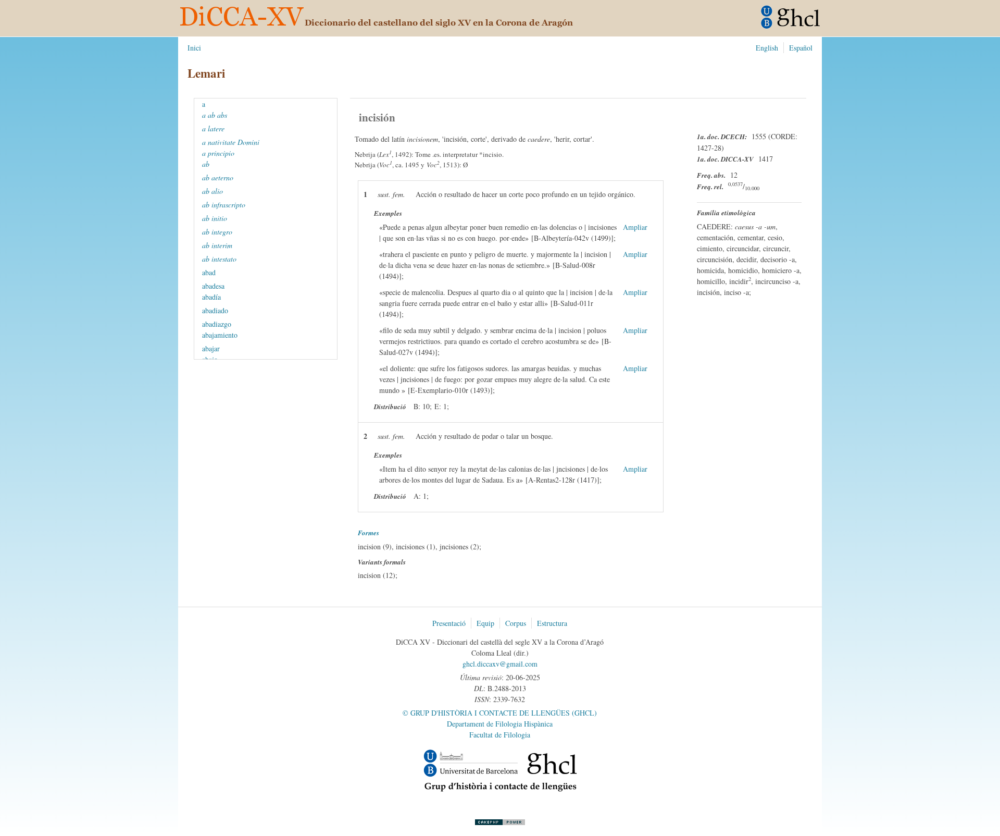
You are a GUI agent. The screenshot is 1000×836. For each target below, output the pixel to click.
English (767, 48)
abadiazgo (218, 324)
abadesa (214, 286)
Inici (194, 48)
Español (801, 48)
